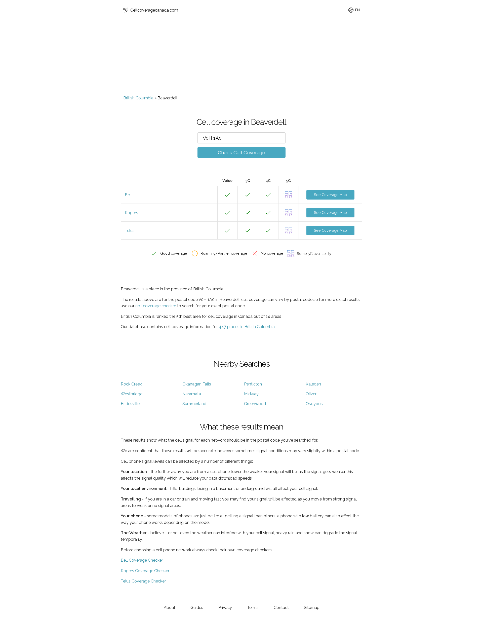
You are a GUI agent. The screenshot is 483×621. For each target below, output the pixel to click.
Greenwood (255, 403)
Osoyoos (314, 403)
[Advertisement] (241, 58)
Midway (251, 394)
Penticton (253, 384)
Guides (196, 607)
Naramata (191, 394)
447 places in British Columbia (247, 326)
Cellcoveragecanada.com (154, 10)
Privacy (225, 607)
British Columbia (138, 98)
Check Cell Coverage (241, 152)
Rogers (131, 212)
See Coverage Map (330, 194)
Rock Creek (131, 384)
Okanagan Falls (196, 384)
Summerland (194, 403)
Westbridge (131, 394)
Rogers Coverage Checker (145, 570)
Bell (128, 194)
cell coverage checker (155, 305)
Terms (253, 607)
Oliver (311, 394)
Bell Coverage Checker (142, 560)
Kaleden (313, 384)
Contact (281, 607)
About (169, 607)
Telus (130, 230)
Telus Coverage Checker (143, 581)
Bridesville (130, 403)
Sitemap (311, 607)
